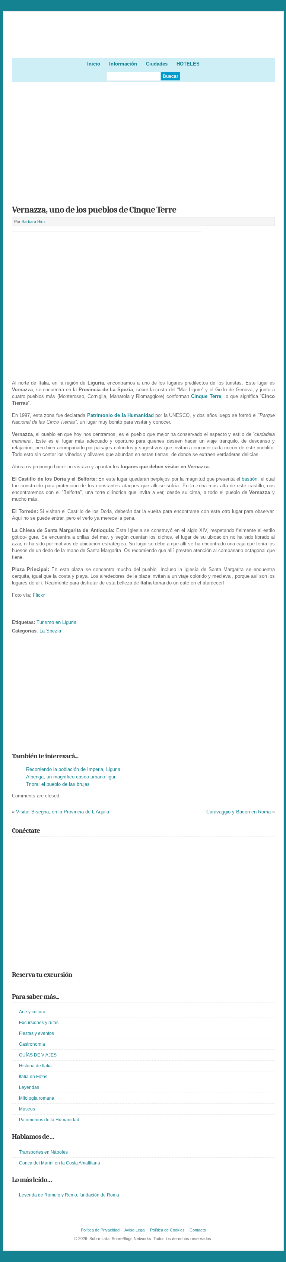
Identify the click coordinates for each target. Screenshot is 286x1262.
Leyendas (29, 1087)
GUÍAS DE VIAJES (38, 1055)
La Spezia (50, 631)
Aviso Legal (134, 1230)
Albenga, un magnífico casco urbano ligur (70, 777)
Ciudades (157, 64)
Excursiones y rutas (38, 1022)
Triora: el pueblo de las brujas (58, 784)
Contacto (198, 1230)
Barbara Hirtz (34, 221)
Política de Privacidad (100, 1230)
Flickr (39, 595)
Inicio (93, 64)
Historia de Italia (35, 1065)
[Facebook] (27, 846)
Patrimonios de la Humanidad (49, 1119)
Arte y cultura (32, 1011)
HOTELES (188, 64)
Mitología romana (36, 1098)
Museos (27, 1109)
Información (123, 64)
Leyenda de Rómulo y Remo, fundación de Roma (69, 1195)
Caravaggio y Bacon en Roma (238, 812)
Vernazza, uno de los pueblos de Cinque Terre (94, 209)
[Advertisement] (143, 141)
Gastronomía (32, 1044)
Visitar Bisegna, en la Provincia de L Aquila (62, 812)
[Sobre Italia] (143, 45)
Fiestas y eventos (36, 1033)
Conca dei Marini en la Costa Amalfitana (59, 1163)
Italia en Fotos (33, 1076)
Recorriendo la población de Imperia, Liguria (73, 769)
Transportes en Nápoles (43, 1152)
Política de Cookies (167, 1230)
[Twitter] (16, 846)
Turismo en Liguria (56, 622)
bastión (249, 479)
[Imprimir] (16, 611)
